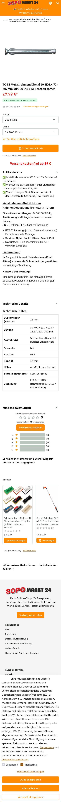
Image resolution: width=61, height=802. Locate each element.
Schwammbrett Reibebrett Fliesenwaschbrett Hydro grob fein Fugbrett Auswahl (17, 522)
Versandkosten (29, 156)
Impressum (47, 747)
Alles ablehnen (30, 788)
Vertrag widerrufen (30, 615)
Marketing (31, 764)
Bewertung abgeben (30, 427)
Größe (6, 126)
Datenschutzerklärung (15, 759)
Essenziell (12, 764)
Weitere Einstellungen (30, 771)
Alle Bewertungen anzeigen (35, 106)
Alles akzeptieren (30, 779)
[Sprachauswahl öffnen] (50, 3)
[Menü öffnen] (3, 3)
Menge (6, 114)
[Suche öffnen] (58, 3)
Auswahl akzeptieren (30, 797)
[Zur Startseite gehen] (23, 3)
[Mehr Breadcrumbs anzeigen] (4, 20)
